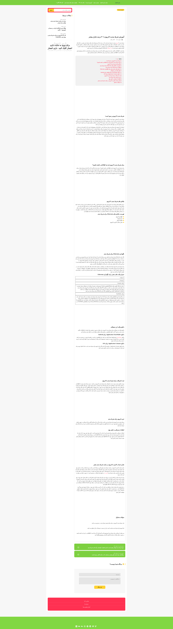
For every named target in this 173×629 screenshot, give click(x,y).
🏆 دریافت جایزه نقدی (86, 319)
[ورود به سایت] (86, 310)
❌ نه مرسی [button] (86, 323)
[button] (86, 314)
